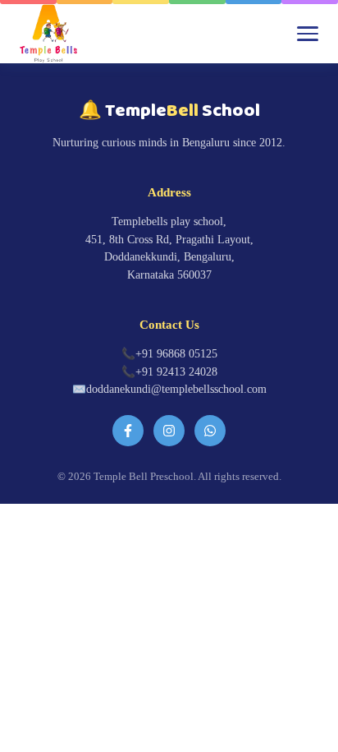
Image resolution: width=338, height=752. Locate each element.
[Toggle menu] (307, 34)
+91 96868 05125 (176, 354)
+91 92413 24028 (176, 372)
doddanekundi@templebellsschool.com (176, 389)
